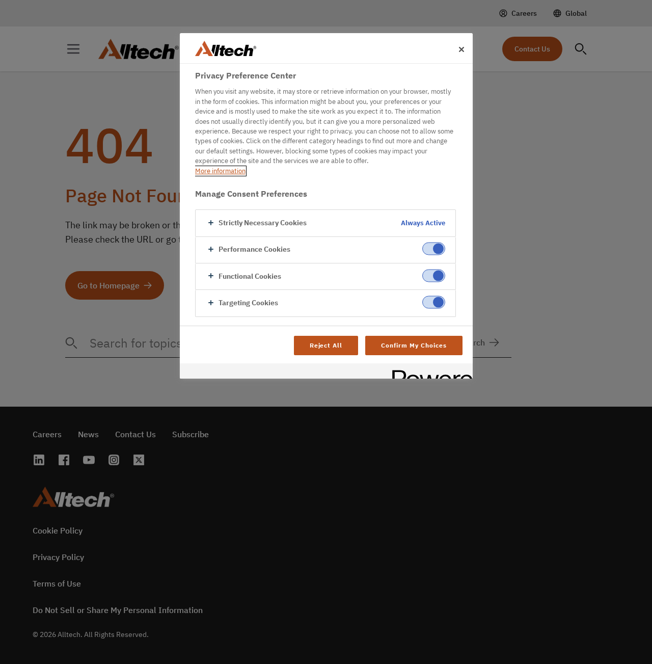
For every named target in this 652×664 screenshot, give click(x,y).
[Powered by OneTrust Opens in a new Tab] (429, 372)
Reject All (326, 345)
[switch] (433, 249)
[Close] (461, 49)
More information (220, 171)
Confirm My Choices (413, 345)
